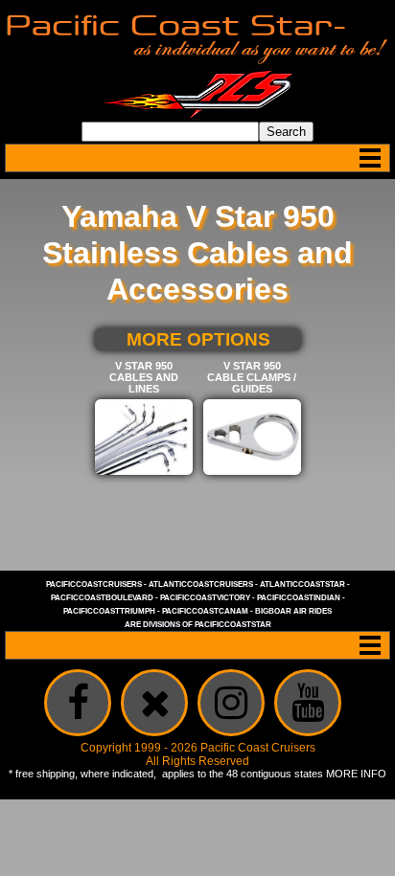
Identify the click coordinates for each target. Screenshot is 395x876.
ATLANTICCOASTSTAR (302, 584)
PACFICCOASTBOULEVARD (102, 598)
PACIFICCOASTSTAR (233, 624)
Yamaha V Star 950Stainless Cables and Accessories (197, 252)
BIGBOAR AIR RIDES (293, 611)
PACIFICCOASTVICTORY (205, 598)
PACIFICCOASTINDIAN (298, 598)
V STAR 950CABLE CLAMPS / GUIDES (251, 377)
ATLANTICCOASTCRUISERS (201, 584)
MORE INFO (356, 773)
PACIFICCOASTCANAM (205, 611)
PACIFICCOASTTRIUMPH (109, 611)
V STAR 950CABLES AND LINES (143, 377)
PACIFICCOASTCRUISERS (94, 584)
